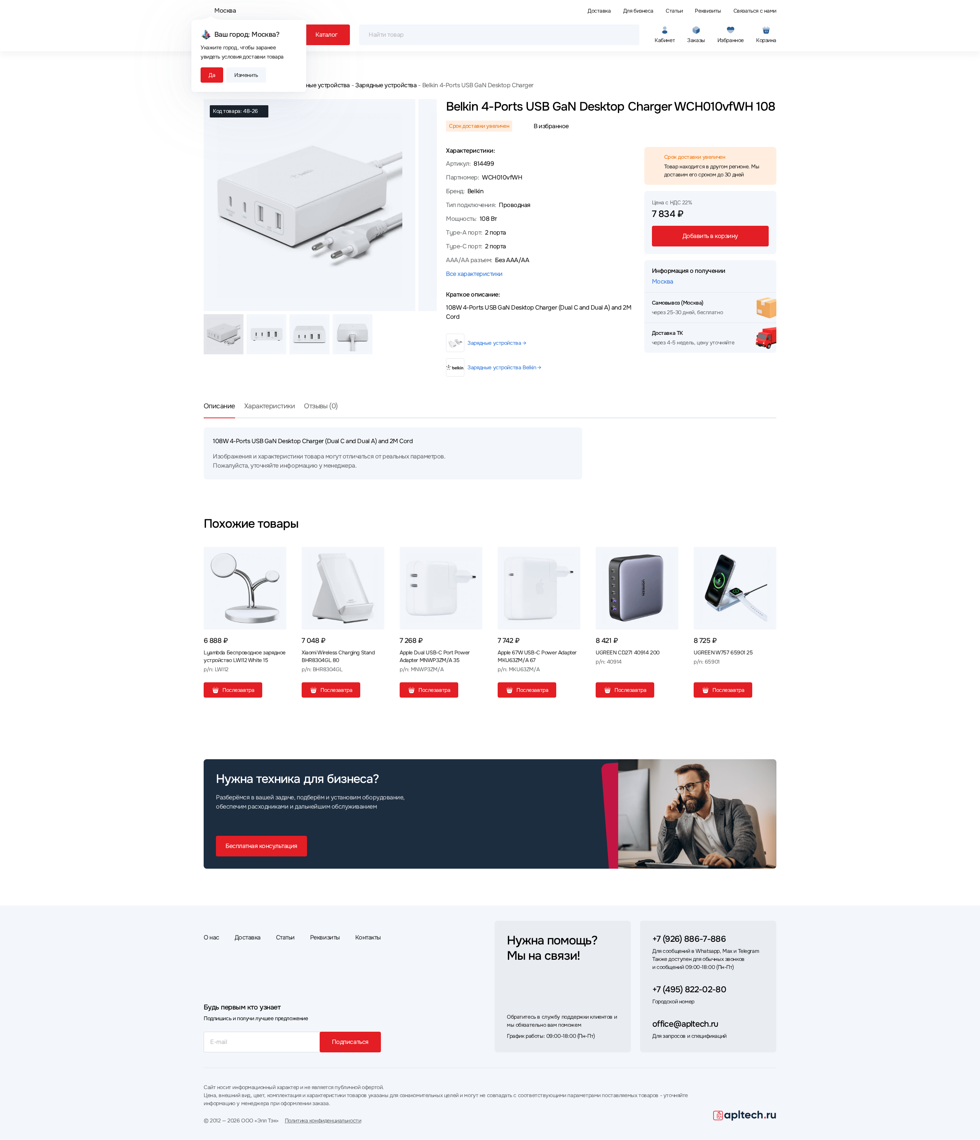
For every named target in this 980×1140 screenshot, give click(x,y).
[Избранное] (278, 556)
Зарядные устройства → (496, 342)
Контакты (368, 937)
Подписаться (350, 1042)
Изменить (246, 75)
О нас (211, 937)
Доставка (599, 10)
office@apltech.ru (685, 1024)
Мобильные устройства (317, 85)
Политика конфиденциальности (323, 1120)
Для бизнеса (638, 10)
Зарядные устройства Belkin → (504, 367)
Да (212, 75)
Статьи (674, 10)
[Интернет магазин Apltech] (744, 1115)
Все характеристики (474, 274)
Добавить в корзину (710, 236)
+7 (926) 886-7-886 (689, 939)
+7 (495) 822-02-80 (689, 989)
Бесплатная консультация (261, 846)
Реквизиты (708, 10)
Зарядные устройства (385, 85)
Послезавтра (238, 690)
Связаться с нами (754, 10)
